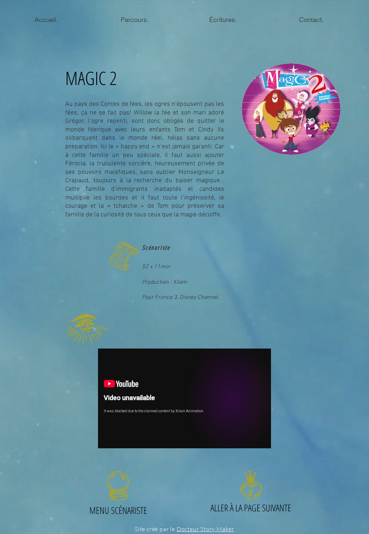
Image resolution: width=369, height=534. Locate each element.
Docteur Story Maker (205, 529)
